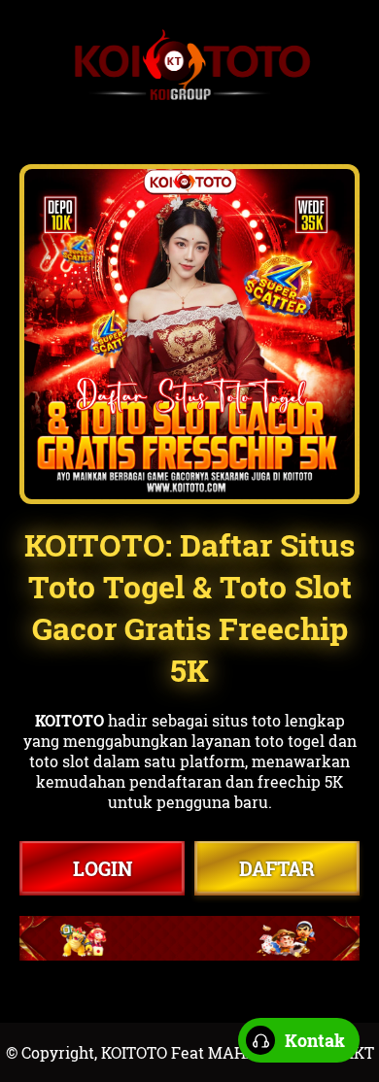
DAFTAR (277, 868)
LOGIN (102, 868)
